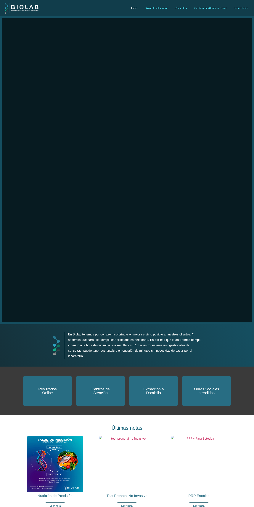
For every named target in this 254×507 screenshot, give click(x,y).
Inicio (134, 8)
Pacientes (181, 8)
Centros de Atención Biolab (210, 8)
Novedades (241, 8)
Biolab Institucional (156, 8)
